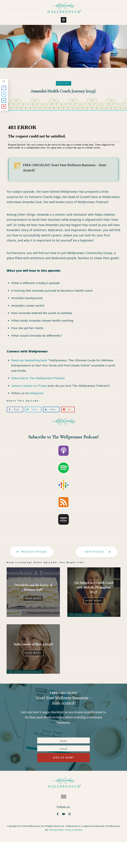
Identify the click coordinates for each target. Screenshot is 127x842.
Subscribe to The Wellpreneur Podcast (38, 378)
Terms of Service (73, 829)
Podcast (63, 83)
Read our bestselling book (29, 360)
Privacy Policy (56, 829)
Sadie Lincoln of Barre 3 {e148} (33, 644)
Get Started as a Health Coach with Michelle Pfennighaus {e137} (93, 587)
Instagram (36, 393)
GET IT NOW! (63, 757)
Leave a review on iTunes (29, 386)
